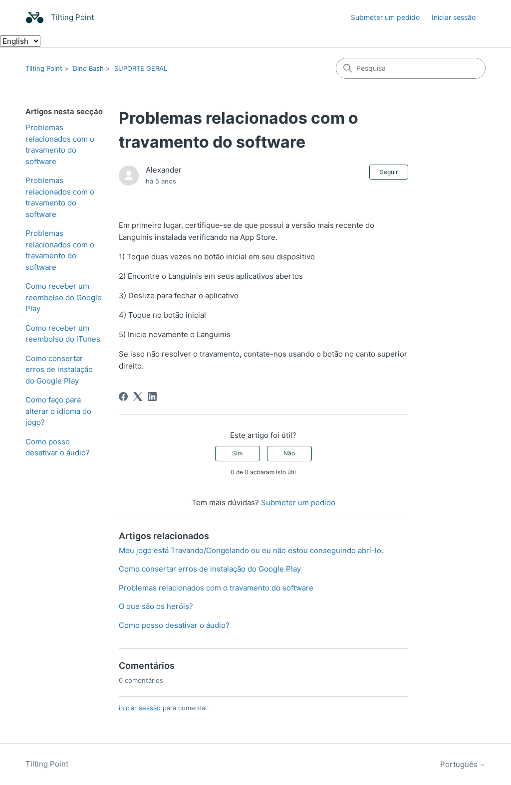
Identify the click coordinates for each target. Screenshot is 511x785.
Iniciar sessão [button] (454, 17)
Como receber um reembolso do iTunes (62, 333)
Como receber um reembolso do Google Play (63, 297)
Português (460, 764)
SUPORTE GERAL (140, 68)
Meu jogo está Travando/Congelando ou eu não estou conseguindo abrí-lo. (251, 550)
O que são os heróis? (156, 606)
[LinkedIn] (152, 396)
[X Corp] (137, 396)
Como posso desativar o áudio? (57, 447)
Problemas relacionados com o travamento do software (59, 144)
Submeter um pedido (385, 17)
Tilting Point (43, 68)
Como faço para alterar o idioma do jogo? (58, 411)
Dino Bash (88, 68)
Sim (237, 453)
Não (289, 453)
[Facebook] (123, 396)
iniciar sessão (140, 708)
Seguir (389, 172)
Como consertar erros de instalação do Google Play (59, 370)
